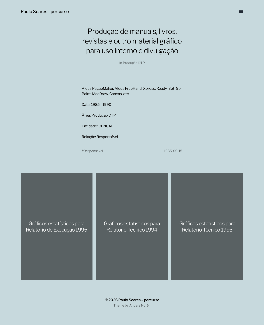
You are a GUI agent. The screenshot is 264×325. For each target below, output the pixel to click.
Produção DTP (134, 63)
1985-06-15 (173, 151)
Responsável (93, 151)
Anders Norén (139, 305)
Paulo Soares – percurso (138, 300)
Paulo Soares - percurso (45, 11)
